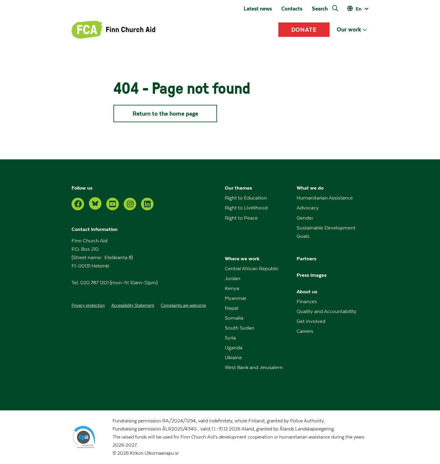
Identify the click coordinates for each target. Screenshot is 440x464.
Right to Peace (241, 218)
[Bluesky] (95, 203)
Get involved (311, 321)
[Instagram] (130, 204)
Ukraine (233, 357)
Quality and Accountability (326, 311)
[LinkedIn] (147, 204)
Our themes (238, 188)
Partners (306, 259)
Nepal (231, 308)
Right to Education (246, 198)
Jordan (232, 278)
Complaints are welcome (183, 305)
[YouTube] (112, 204)
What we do (310, 188)
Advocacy (308, 208)
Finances (307, 301)
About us (307, 291)
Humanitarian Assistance (325, 198)
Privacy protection (88, 305)
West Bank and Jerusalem (254, 367)
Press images (312, 275)
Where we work (242, 259)
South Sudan (239, 328)
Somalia (234, 318)
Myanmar (235, 298)
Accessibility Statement (132, 305)
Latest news (258, 9)
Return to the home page (165, 113)
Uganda (233, 347)
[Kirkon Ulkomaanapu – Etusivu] (113, 30)
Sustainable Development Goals (326, 232)
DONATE (304, 29)
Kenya (232, 288)
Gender (305, 218)
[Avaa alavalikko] (364, 30)
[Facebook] (78, 204)
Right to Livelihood (246, 208)
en (359, 9)
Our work (349, 29)
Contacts (291, 9)
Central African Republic (252, 268)
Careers (305, 331)
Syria (230, 338)
